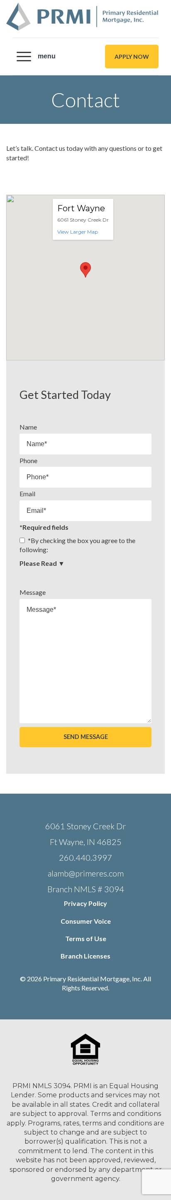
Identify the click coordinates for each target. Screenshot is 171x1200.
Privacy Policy (85, 903)
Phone (28, 460)
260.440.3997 (85, 857)
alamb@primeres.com (86, 873)
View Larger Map (77, 232)
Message (33, 592)
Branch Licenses (85, 956)
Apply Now (132, 56)
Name (28, 427)
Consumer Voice (86, 921)
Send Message (86, 736)
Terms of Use (85, 938)
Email (27, 493)
